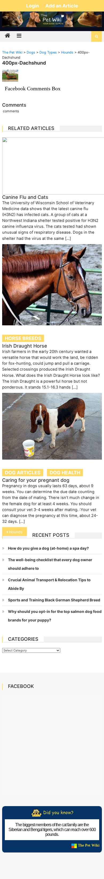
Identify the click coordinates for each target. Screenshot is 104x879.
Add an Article (61, 6)
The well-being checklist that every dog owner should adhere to (50, 564)
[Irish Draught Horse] (52, 284)
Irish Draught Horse (24, 346)
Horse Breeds (23, 338)
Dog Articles (23, 472)
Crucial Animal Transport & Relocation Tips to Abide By (49, 584)
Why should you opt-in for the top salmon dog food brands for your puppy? (55, 615)
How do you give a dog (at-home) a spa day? (48, 548)
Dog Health (65, 472)
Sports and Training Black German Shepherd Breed (54, 600)
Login (33, 6)
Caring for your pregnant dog (35, 480)
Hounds (15, 532)
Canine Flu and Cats (25, 197)
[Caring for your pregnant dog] (52, 426)
